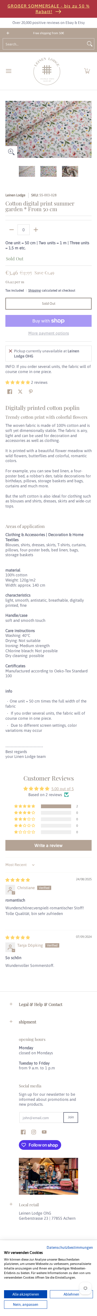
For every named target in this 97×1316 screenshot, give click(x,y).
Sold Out (48, 303)
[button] (87, 71)
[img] (17, 880)
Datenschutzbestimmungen (70, 1247)
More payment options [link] (48, 333)
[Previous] (9, 129)
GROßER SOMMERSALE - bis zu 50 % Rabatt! (49, 8)
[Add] (36, 230)
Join (71, 1117)
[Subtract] (11, 230)
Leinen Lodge (15, 195)
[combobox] (44, 43)
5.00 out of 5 (62, 788)
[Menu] (8, 71)
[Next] (88, 129)
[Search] (89, 43)
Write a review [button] (48, 845)
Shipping (34, 290)
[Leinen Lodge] (47, 71)
